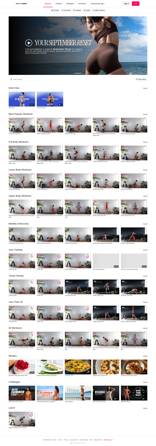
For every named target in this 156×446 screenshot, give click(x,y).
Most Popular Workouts (21, 114)
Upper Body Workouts (20, 196)
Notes (88, 10)
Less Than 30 (16, 302)
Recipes (13, 355)
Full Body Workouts (18, 142)
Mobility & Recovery (19, 223)
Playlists (78, 10)
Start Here (14, 88)
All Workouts (15, 328)
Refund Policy (98, 440)
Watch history (100, 10)
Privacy (66, 440)
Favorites (67, 10)
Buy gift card (74, 440)
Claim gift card (83, 440)
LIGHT (12, 408)
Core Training (15, 249)
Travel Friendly (16, 275)
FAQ (91, 440)
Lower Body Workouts (20, 169)
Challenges (14, 382)
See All (145, 88)
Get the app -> (108, 440)
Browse (56, 10)
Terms (60, 440)
